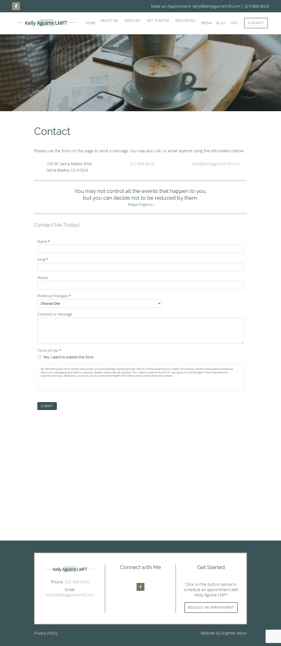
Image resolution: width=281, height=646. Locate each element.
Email (42, 259)
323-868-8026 (142, 163)
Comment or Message (54, 314)
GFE (234, 23)
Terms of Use (49, 350)
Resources (185, 20)
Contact (256, 23)
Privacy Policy (46, 633)
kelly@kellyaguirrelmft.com (216, 163)
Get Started (158, 20)
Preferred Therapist (54, 296)
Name (43, 241)
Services (132, 20)
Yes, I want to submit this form (68, 357)
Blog (221, 23)
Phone (42, 278)
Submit (47, 406)
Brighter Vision (234, 633)
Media (206, 23)
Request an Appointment (211, 607)
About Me (109, 20)
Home (91, 23)
